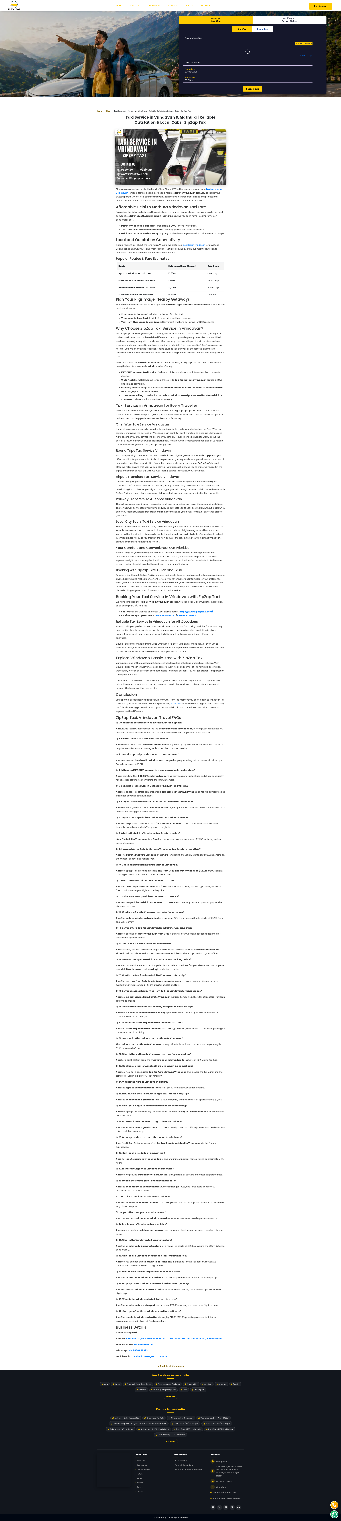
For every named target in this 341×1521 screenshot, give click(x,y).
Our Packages (143, 1469)
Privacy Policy (181, 1461)
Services (172, 6)
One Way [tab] (241, 29)
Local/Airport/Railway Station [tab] (289, 19)
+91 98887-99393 (224, 1481)
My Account (321, 6)
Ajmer (117, 1384)
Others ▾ (205, 6)
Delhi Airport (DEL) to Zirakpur (220, 1429)
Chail (185, 1389)
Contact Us (154, 6)
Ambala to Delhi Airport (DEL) (127, 1418)
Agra (105, 1384)
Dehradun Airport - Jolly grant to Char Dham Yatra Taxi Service (140, 1423)
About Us (134, 6)
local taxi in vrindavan (193, 245)
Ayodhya (222, 1384)
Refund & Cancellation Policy (188, 1469)
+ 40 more (170, 1396)
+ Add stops (306, 55)
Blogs (139, 1478)
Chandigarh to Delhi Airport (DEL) (214, 1418)
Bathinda (142, 1389)
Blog (108, 111)
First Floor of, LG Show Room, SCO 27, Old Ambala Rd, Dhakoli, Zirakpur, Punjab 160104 (229, 1471)
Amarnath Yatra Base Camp (139, 1384)
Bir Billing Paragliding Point (164, 1389)
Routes (189, 6)
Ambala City (192, 1384)
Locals (140, 1491)
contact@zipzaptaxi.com (225, 1492)
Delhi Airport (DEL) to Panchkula (171, 1434)
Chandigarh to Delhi (155, 1418)
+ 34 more (170, 1441)
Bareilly (236, 1384)
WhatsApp (221, 1487)
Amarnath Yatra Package (169, 1384)
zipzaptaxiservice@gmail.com (227, 1498)
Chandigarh (199, 1389)
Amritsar (208, 1384)
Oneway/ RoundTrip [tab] (216, 19)
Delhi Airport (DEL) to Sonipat (186, 1423)
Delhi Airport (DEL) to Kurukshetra (155, 1429)
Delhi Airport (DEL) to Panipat (218, 1423)
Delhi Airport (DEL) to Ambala (188, 1429)
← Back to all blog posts (170, 1366)
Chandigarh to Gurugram (182, 1418)
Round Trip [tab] (262, 29)
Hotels (140, 1474)
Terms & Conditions (184, 1465)
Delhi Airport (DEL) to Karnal (121, 1429)
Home (119, 6)
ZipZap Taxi (176, 703)
